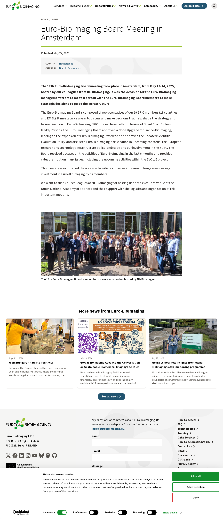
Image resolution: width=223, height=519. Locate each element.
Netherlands (66, 63)
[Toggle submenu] (65, 5)
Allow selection (196, 487)
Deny (196, 497)
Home (44, 19)
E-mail (96, 451)
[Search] (214, 6)
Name (95, 436)
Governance (74, 68)
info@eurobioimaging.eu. (108, 429)
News (55, 19)
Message (97, 466)
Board (62, 68)
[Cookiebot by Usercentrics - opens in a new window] (21, 512)
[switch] (93, 512)
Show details (170, 512)
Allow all (196, 476)
